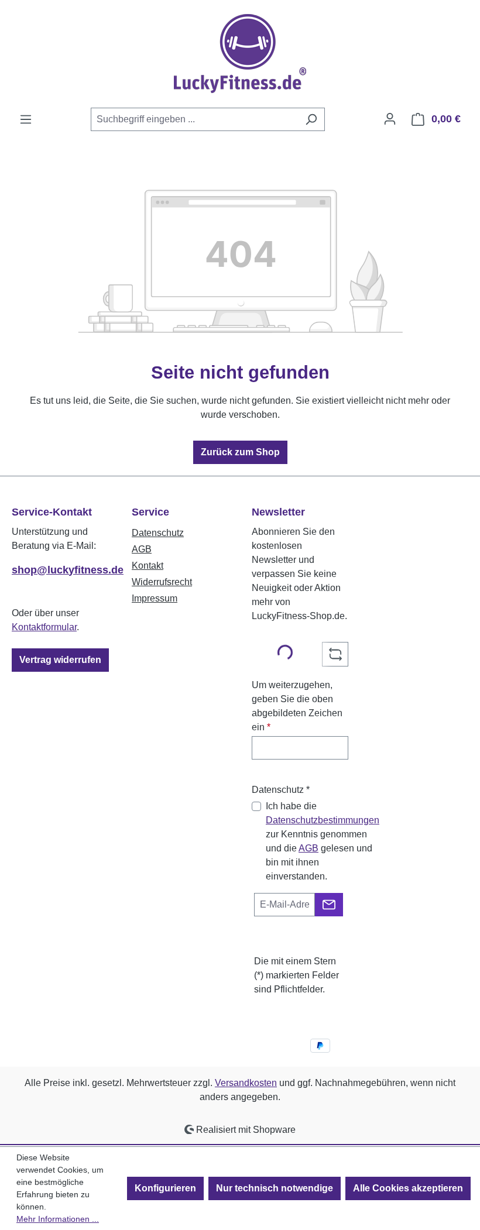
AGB (142, 549)
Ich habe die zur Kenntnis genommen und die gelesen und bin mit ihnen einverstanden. (322, 841)
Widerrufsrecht (162, 582)
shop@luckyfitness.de (60, 570)
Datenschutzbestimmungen (322, 820)
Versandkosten (246, 1083)
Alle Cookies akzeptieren (408, 1188)
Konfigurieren (165, 1188)
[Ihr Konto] (390, 118)
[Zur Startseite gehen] (240, 53)
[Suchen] (311, 119)
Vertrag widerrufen (60, 660)
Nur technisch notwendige (274, 1188)
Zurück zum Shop (240, 452)
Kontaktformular (44, 627)
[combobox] (194, 119)
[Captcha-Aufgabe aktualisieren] (335, 654)
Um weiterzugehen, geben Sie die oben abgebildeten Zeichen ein (297, 706)
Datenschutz (158, 533)
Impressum (154, 598)
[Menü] (26, 119)
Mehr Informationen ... (57, 1219)
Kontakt (147, 566)
